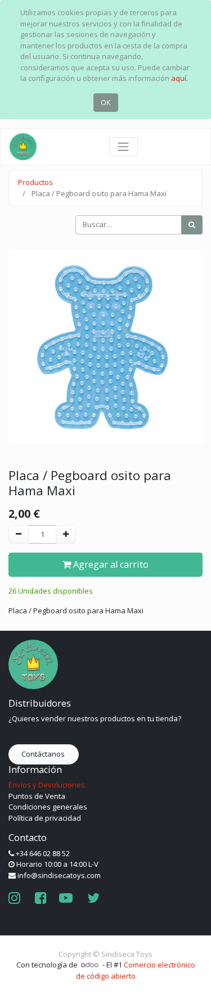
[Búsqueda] (192, 224)
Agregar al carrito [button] (110, 564)
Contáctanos (43, 754)
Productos (35, 182)
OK (106, 102)
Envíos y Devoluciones (46, 785)
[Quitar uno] (18, 534)
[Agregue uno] (66, 534)
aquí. (179, 78)
